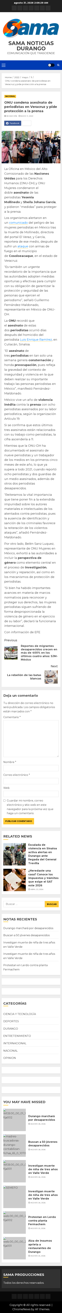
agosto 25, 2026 (38, 1228)
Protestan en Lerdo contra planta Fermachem (42, 1220)
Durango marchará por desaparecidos (28, 928)
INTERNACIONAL (14, 1043)
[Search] (58, 65)
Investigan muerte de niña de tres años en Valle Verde (43, 1169)
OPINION (9, 1058)
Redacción (11, 116)
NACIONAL (10, 96)
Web (6, 787)
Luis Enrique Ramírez (36, 339)
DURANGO (10, 1028)
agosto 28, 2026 (38, 1124)
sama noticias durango (31, 46)
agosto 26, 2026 (38, 1177)
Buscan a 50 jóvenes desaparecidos (26, 935)
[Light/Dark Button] (51, 65)
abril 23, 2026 (37, 889)
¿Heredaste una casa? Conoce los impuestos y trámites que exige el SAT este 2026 (43, 878)
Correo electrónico (16, 774)
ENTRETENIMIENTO (17, 1036)
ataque (23, 246)
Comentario (12, 717)
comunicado (18, 223)
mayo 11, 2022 (27, 116)
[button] (31, 28)
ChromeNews (21, 1309)
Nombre (9, 762)
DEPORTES (11, 1021)
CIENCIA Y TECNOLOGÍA (19, 1014)
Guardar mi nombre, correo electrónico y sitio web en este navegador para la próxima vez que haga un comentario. (30, 807)
